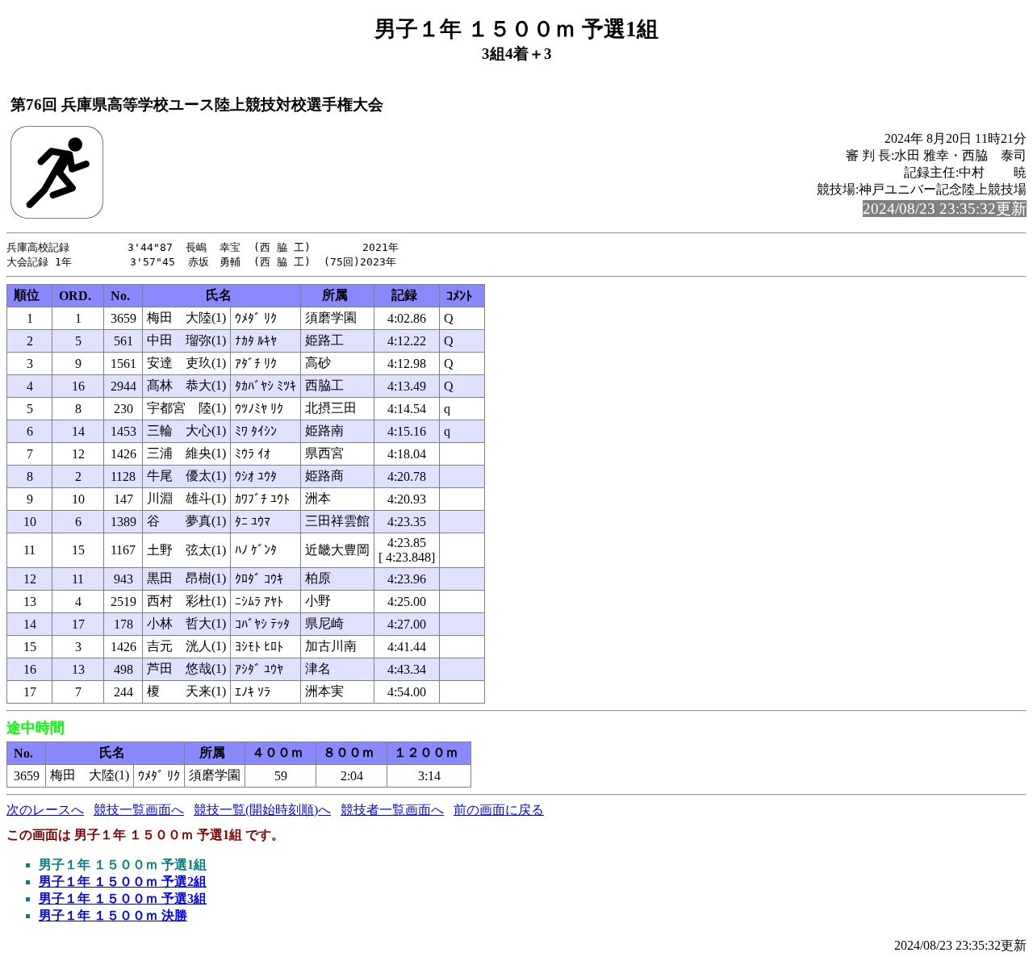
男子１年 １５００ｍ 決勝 (113, 915)
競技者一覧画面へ (392, 810)
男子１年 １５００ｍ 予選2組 (123, 881)
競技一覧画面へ (139, 810)
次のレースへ (45, 810)
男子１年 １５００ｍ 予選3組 (123, 898)
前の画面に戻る (499, 810)
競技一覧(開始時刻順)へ (262, 810)
